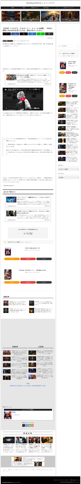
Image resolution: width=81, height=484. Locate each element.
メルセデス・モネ (26, 40)
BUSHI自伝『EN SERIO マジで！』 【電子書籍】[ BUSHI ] (32, 270)
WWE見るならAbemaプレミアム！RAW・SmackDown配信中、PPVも (28, 385)
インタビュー (10, 40)
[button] (49, 33)
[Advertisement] (28, 57)
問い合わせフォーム (75, 480)
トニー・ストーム (18, 40)
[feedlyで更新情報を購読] (17, 415)
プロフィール (57, 480)
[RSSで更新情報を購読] (19, 415)
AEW (5, 40)
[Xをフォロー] (13, 415)
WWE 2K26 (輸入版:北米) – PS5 (32, 248)
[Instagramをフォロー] (15, 415)
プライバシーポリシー (65, 480)
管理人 (14, 412)
